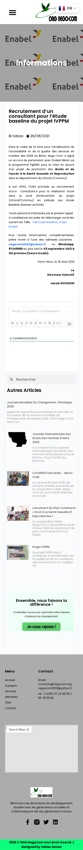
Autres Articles (24, 390)
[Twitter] (46, 822)
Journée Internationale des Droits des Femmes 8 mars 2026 (51, 438)
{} (54, 322)
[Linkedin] (55, 822)
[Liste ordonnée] (31, 323)
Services (10, 691)
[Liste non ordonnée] (35, 323)
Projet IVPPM (40, 547)
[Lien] (49, 323)
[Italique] (17, 323)
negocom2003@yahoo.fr (27, 244)
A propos (11, 686)
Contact (10, 708)
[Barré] (26, 323)
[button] (12, 12)
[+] (59, 322)
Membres (11, 697)
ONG (8, 702)
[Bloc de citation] (40, 323)
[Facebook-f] (27, 822)
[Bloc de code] (44, 323)
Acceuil (10, 680)
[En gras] (12, 323)
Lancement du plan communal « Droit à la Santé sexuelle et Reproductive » (54, 512)
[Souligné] (21, 323)
